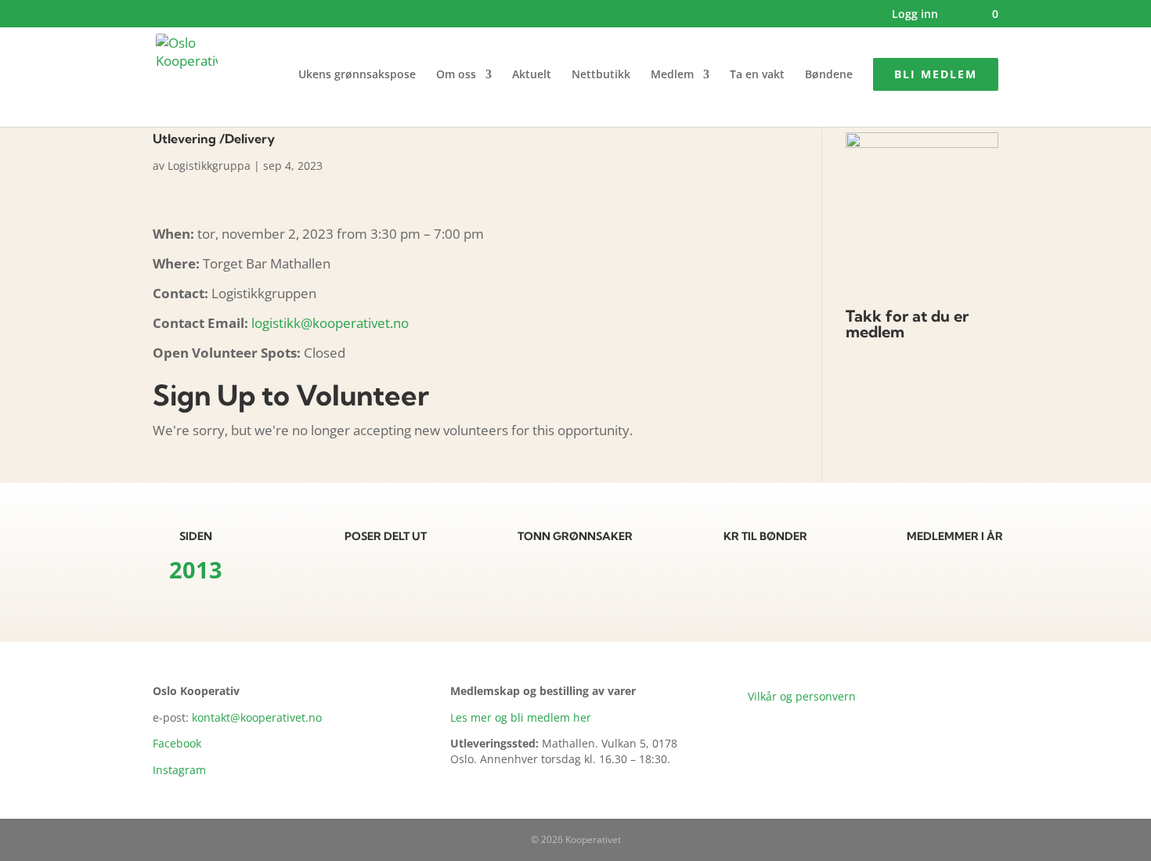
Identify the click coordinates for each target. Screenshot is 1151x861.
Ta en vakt (757, 75)
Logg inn (915, 15)
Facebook (177, 743)
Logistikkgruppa (209, 165)
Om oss (456, 75)
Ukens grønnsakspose (357, 75)
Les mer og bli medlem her (520, 717)
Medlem (672, 75)
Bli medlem (935, 74)
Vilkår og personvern (802, 696)
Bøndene (829, 75)
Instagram (179, 769)
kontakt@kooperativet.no (257, 717)
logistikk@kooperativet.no (330, 323)
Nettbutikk (601, 75)
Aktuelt (531, 75)
